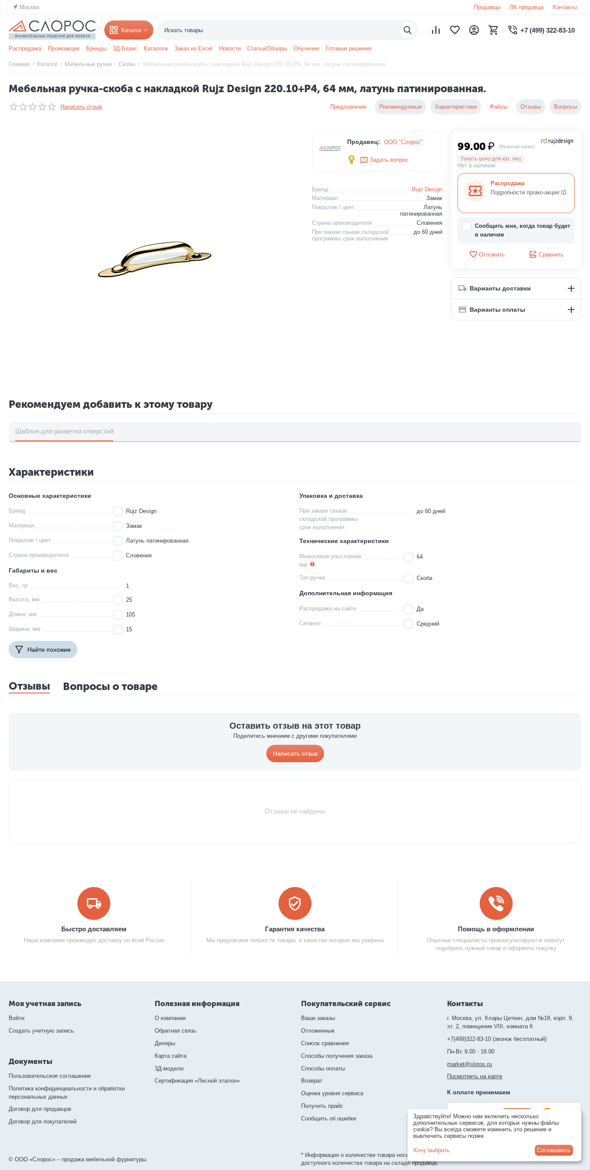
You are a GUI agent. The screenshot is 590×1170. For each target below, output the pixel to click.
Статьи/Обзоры (267, 48)
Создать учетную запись (41, 1030)
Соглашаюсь (553, 1150)
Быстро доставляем (93, 929)
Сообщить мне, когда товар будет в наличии (522, 230)
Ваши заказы (318, 1018)
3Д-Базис (125, 48)
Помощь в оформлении (496, 929)
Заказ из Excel (193, 48)
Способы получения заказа (336, 1056)
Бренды (96, 48)
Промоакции (64, 48)
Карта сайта (170, 1056)
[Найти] (407, 30)
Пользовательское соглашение (50, 1076)
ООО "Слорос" (403, 142)
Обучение (306, 48)
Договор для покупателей (42, 1121)
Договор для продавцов (40, 1109)
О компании (170, 1018)
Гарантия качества (295, 929)
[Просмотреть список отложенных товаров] (455, 30)
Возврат (311, 1080)
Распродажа (25, 48)
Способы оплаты (323, 1068)
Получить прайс (322, 1106)
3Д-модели (169, 1068)
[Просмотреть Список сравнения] (435, 30)
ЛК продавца (527, 7)
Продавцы (487, 7)
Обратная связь (175, 1030)
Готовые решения (348, 48)
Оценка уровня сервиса (332, 1093)
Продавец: (363, 141)
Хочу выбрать (431, 1150)
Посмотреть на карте (474, 1076)
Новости (230, 48)
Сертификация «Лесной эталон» (197, 1080)
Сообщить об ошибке (328, 1118)
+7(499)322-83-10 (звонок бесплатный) (497, 1039)
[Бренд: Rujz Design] (557, 140)
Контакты (565, 7)
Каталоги (156, 48)
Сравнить (551, 254)
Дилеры (165, 1043)
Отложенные (318, 1030)
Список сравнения (325, 1043)
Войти (16, 1018)
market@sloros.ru (469, 1064)
